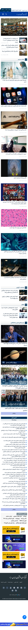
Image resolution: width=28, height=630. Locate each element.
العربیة (17, 10)
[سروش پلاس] (17, 588)
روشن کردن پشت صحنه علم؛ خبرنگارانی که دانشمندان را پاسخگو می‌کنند (15, 278)
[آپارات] (12, 590)
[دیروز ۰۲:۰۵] (14, 242)
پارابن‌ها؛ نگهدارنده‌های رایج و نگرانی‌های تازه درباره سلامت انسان (14, 81)
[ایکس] (7, 588)
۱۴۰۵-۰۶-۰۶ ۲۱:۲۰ (22, 84)
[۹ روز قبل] (14, 398)
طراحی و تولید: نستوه (13, 595)
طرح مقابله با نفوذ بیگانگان (21, 523)
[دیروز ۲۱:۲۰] (14, 70)
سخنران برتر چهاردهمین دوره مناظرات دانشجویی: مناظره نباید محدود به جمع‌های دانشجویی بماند (13, 475)
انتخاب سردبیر (21, 59)
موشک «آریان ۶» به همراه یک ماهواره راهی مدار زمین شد (13, 450)
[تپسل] (3, 561)
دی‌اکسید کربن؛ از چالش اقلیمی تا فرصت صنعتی (15, 444)
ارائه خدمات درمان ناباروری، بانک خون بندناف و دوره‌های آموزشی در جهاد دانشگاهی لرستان (14, 455)
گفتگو (23, 305)
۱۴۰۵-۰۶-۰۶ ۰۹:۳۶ (22, 181)
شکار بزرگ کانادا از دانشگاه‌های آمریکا (10, 51)
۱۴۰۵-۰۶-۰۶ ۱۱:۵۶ (22, 133)
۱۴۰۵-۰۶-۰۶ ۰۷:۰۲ (22, 282)
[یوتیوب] (10, 588)
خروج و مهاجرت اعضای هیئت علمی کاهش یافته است (14, 441)
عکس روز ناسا (23, 518)
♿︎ (24, 617)
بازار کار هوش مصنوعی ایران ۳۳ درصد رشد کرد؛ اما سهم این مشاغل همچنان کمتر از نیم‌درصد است (14, 203)
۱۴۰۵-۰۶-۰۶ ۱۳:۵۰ (22, 108)
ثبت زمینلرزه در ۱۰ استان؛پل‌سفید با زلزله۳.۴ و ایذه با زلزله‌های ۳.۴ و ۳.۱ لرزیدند (10, 40)
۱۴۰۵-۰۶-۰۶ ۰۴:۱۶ (22, 230)
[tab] (14, 418)
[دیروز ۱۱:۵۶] (14, 120)
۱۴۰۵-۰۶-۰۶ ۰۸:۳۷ (22, 156)
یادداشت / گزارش (20, 288)
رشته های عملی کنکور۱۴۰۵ (9, 523)
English (13, 10)
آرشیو (10, 9)
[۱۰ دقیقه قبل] (14, 27)
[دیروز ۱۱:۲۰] (23, 298)
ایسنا (21, 14)
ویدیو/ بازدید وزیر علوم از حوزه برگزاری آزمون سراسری (16, 409)
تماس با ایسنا (3, 582)
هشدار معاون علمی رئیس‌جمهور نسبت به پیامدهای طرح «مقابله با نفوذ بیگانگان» (14, 427)
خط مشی (16, 582)
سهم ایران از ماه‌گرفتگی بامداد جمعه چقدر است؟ (15, 497)
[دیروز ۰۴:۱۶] (14, 218)
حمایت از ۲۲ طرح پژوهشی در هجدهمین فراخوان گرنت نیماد (14, 506)
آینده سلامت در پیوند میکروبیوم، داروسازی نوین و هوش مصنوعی (14, 470)
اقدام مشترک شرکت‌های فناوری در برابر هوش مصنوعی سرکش (13, 106)
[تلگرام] (14, 588)
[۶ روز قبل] (14, 356)
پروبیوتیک (17, 518)
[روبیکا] (24, 588)
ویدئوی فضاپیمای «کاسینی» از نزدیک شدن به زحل (14, 366)
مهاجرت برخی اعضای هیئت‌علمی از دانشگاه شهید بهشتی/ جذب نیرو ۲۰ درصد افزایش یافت (10, 315)
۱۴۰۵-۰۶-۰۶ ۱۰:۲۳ (22, 206)
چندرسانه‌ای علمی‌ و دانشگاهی (17, 323)
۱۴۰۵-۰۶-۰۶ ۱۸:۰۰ (4, 55)
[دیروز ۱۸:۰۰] (23, 53)
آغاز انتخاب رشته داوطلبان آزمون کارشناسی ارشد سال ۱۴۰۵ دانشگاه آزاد (13, 502)
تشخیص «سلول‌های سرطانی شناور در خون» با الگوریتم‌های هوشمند (13, 487)
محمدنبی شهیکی (14, 521)
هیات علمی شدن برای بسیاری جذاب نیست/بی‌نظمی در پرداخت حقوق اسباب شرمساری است (14, 33)
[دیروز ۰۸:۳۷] (14, 144)
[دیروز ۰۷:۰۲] (14, 267)
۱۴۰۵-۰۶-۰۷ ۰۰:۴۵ (4, 49)
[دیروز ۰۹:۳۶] (14, 168)
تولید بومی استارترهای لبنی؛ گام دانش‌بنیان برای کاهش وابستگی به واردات (15, 252)
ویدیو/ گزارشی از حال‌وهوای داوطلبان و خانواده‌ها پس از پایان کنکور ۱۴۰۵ (14, 387)
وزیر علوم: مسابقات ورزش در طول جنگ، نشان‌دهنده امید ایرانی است (14, 499)
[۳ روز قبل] (14, 333)
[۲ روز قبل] (23, 315)
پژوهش (24, 516)
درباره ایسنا (10, 582)
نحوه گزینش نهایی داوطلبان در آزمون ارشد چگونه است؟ (10, 297)
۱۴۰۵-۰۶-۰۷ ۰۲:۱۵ (4, 43)
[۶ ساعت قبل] (23, 47)
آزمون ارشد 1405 (22, 521)
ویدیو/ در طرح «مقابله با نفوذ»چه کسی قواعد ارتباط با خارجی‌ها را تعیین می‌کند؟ (14, 447)
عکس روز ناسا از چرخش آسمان (20, 178)
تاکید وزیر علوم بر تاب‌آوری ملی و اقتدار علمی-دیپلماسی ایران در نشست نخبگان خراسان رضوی (14, 494)
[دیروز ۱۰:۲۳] (14, 192)
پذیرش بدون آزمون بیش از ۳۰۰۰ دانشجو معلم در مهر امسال (13, 458)
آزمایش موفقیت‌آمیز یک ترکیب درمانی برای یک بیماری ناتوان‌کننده (9, 46)
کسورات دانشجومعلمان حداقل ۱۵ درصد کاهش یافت (16, 154)
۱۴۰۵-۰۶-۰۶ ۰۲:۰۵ (22, 256)
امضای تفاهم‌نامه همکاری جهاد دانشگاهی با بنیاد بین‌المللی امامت (13, 490)
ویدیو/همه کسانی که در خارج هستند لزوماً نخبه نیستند (15, 344)
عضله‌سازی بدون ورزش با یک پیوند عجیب (17, 228)
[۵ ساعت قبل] (23, 40)
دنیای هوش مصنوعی (17, 516)
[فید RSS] (15, 590)
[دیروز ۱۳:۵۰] (14, 96)
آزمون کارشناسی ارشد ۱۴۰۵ (8, 518)
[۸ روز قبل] (14, 376)
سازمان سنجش (9, 516)
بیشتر (14, 413)
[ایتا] (21, 588)
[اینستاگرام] (3, 588)
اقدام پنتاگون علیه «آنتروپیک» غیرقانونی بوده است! (15, 130)
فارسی (20, 10)
